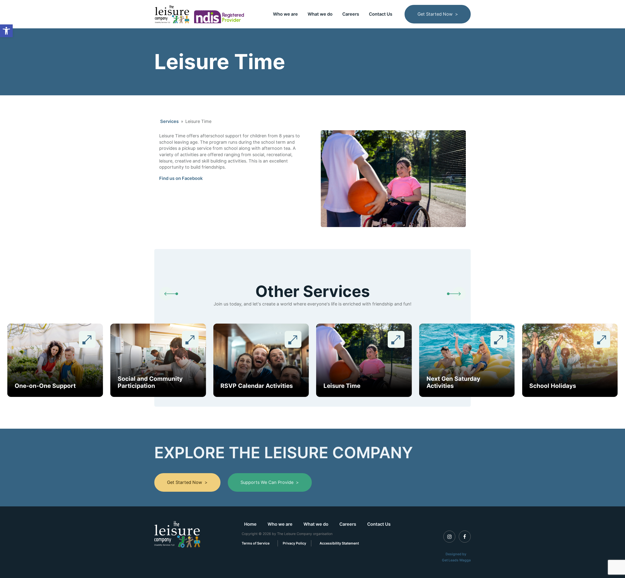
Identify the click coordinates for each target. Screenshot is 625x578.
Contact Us (380, 14)
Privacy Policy (294, 543)
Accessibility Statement (339, 543)
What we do (320, 14)
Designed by (456, 554)
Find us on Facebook (181, 178)
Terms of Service (256, 543)
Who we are (285, 14)
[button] (6, 30)
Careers (350, 14)
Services (169, 121)
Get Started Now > (437, 14)
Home (250, 524)
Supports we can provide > (269, 482)
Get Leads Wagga (456, 560)
